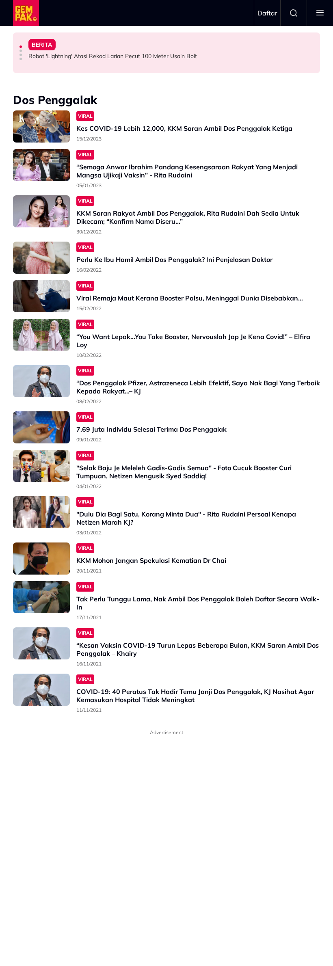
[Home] (26, 13)
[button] (20, 46)
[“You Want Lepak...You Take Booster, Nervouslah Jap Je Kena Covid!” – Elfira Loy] (41, 335)
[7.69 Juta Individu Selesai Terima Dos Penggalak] (41, 427)
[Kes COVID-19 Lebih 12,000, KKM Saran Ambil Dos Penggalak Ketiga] (41, 126)
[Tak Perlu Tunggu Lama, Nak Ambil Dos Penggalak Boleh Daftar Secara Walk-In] (41, 597)
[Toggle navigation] (320, 13)
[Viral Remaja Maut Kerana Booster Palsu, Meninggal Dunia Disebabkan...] (41, 296)
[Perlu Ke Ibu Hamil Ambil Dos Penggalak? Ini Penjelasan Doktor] (41, 258)
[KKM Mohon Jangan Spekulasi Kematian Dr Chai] (41, 558)
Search (294, 13)
